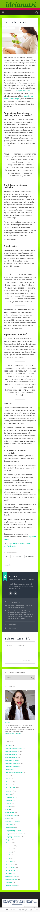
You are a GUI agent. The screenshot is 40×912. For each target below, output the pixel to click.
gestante (9, 806)
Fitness (8, 803)
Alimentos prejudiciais (13, 763)
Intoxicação (9, 824)
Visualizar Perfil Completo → (13, 733)
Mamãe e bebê (20, 605)
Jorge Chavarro (18, 616)
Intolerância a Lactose (12, 821)
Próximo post (12, 628)
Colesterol (9, 782)
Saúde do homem (18, 607)
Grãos (9, 855)
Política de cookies (17, 904)
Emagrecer (11, 605)
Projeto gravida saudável (13, 837)
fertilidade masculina (15, 614)
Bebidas (10, 849)
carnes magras (15, 99)
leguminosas (28, 96)
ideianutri (7, 723)
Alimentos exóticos (12, 760)
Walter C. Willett (20, 618)
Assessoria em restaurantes (14, 772)
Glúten (8, 809)
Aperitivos (9, 769)
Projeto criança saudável (13, 830)
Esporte (8, 794)
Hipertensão (10, 812)
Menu (3, 12)
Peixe (9, 858)
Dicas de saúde (10, 788)
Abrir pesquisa (36, 13)
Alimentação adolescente (14, 748)
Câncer (8, 779)
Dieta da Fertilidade (15, 22)
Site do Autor (15, 593)
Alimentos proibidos (12, 766)
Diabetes (9, 785)
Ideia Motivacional (11, 815)
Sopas (10, 873)
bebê (7, 776)
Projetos (8, 840)
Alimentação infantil (12, 757)
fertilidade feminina (21, 612)
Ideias (8, 818)
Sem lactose (11, 867)
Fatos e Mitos (10, 797)
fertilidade (11, 612)
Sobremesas (11, 870)
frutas (6, 99)
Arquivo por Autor (11, 593)
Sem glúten (11, 864)
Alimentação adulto (12, 751)
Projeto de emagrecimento (14, 834)
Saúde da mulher (11, 876)
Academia (9, 745)
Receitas (8, 843)
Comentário (27, 660)
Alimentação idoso (12, 754)
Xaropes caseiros (11, 885)
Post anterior (12, 624)
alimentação (12, 611)
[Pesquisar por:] (20, 677)
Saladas (10, 861)
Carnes (10, 852)
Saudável (9, 882)
